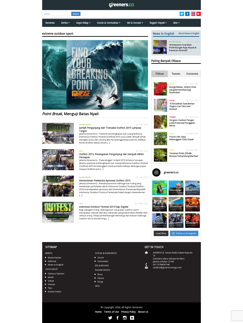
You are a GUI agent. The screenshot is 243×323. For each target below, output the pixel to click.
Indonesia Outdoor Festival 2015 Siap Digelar (103, 206)
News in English (55, 264)
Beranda (50, 22)
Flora (171, 83)
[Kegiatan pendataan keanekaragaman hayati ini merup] (159, 220)
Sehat (172, 100)
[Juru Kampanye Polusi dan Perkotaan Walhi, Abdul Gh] (176, 188)
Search (76, 14)
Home (98, 311)
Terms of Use (111, 311)
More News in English (189, 33)
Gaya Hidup (82, 22)
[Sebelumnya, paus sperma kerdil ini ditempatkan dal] (192, 188)
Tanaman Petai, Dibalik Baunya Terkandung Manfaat (183, 154)
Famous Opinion (56, 273)
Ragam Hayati (157, 22)
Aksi (175, 22)
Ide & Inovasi (134, 22)
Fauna (101, 278)
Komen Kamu (54, 291)
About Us (143, 311)
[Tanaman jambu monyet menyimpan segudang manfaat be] (192, 204)
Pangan (172, 117)
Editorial (52, 261)
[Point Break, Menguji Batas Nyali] (95, 75)
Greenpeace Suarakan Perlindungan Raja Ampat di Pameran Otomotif (182, 47)
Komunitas (103, 261)
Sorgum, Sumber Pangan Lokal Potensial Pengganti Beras (182, 123)
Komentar (192, 73)
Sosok (101, 257)
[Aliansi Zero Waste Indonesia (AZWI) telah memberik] (176, 220)
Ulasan (51, 284)
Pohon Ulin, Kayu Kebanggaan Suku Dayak (181, 138)
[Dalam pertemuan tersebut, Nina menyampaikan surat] (159, 204)
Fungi (100, 281)
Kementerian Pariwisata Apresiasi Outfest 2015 (104, 180)
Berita (64, 22)
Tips (50, 287)
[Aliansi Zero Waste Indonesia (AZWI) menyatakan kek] (176, 204)
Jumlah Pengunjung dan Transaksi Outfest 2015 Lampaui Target (110, 129)
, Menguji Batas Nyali (70, 113)
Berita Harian (85, 124)
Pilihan (160, 73)
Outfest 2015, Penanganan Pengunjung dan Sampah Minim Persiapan (111, 156)
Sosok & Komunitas (108, 22)
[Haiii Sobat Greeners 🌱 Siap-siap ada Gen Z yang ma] (159, 188)
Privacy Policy (128, 311)
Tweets (176, 73)
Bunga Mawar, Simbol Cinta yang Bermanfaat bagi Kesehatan (182, 89)
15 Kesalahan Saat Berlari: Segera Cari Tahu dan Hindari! (182, 106)
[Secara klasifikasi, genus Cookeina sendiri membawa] (192, 220)
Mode (51, 277)
